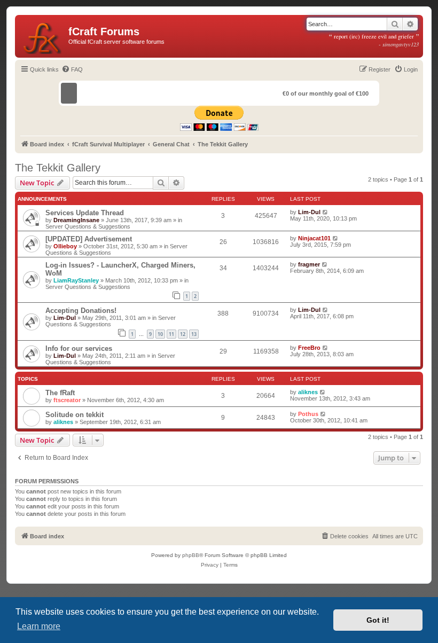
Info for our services (78, 348)
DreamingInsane (76, 220)
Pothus (308, 414)
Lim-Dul (309, 212)
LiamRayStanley (76, 280)
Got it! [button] (377, 620)
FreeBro (309, 347)
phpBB (190, 555)
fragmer (309, 264)
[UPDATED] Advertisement (88, 239)
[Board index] (43, 36)
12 (182, 334)
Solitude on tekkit (74, 415)
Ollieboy (65, 246)
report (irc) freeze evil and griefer (374, 40)
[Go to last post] (325, 212)
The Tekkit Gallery (57, 168)
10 (160, 334)
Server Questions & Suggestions (87, 226)
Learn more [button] (38, 626)
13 (194, 334)
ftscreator (67, 400)
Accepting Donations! (80, 311)
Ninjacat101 (314, 238)
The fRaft (60, 393)
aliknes (308, 392)
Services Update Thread (84, 213)
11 (171, 334)
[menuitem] (72, 69)
